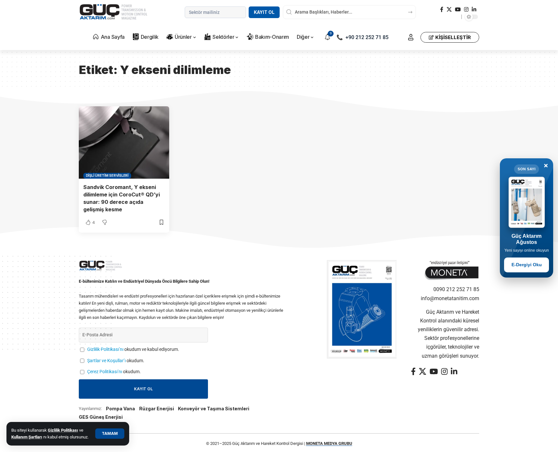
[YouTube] (457, 9)
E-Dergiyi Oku (527, 264)
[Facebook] (442, 9)
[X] (449, 9)
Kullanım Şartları (26, 437)
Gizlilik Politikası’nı (105, 349)
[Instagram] (466, 9)
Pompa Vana (120, 408)
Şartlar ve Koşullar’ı (106, 360)
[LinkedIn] (474, 9)
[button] (109, 433)
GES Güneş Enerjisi (101, 417)
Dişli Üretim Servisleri (107, 175)
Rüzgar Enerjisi (156, 408)
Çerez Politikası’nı (104, 371)
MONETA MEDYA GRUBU (329, 443)
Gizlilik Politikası (63, 430)
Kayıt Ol (264, 12)
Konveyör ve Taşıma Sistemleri (213, 408)
